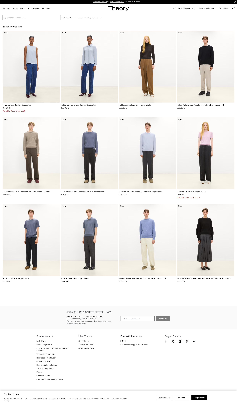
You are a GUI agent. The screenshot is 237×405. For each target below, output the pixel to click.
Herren (22, 8)
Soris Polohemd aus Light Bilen (75, 278)
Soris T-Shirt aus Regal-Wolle (16, 278)
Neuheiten (6, 8)
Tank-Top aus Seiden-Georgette (17, 105)
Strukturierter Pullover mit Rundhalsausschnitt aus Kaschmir (204, 278)
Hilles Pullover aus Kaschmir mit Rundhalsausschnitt (200, 105)
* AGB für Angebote (45, 368)
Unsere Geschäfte (86, 348)
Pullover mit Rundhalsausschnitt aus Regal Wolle (82, 192)
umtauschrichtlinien (117, 2)
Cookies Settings (164, 397)
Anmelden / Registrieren (208, 8)
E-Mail (123, 341)
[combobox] (31, 17)
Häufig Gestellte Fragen (46, 365)
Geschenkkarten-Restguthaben (50, 379)
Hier (95, 321)
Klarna (39, 372)
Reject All (181, 397)
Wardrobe (45, 8)
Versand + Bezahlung (45, 354)
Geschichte (83, 341)
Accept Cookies (199, 397)
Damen (15, 8)
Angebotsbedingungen (85, 321)
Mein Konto (41, 341)
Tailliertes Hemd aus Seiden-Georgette (78, 105)
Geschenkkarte (43, 376)
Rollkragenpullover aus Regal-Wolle (135, 105)
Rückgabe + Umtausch (46, 358)
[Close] (235, 2)
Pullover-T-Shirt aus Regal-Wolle (191, 192)
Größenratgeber (43, 361)
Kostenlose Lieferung (100, 2)
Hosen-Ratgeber (34, 8)
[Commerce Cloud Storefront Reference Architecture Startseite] (118, 9)
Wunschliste (223, 8)
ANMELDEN (163, 318)
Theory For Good (85, 345)
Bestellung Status (44, 345)
